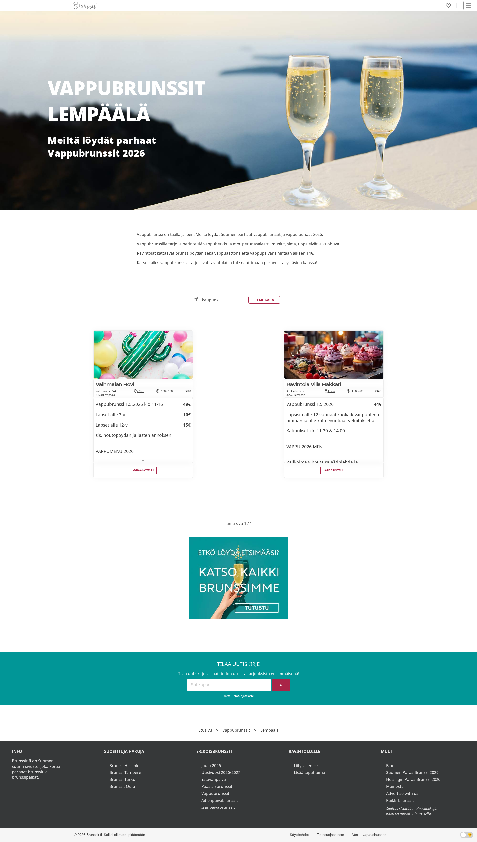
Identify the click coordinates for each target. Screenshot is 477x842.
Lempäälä (264, 300)
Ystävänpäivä (213, 779)
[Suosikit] (448, 5)
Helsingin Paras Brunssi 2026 (413, 779)
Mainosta (395, 786)
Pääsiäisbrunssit (216, 786)
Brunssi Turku (122, 779)
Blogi (391, 765)
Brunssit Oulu (122, 786)
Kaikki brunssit (400, 800)
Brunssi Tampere (125, 772)
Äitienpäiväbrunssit (219, 800)
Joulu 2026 (211, 765)
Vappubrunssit (236, 730)
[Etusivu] (85, 5)
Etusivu (205, 730)
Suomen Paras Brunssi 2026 (412, 772)
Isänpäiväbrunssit (218, 807)
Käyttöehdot (299, 835)
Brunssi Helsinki (124, 765)
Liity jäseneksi (307, 765)
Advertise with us (402, 793)
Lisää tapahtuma (309, 772)
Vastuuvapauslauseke (369, 835)
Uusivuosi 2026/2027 (220, 772)
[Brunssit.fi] (238, 578)
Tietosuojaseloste (242, 696)
